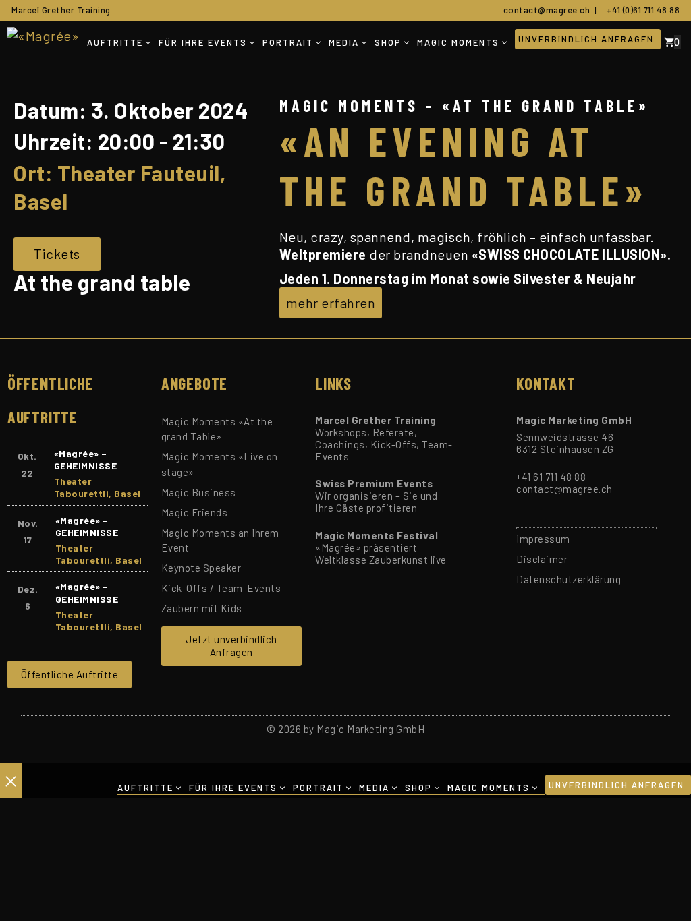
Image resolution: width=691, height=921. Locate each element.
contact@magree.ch (544, 10)
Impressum (543, 539)
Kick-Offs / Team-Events (221, 588)
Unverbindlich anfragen (586, 39)
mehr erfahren (331, 303)
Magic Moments (458, 42)
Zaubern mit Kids (201, 608)
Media (344, 42)
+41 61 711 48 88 (551, 477)
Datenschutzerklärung (568, 579)
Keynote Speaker (201, 568)
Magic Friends (194, 512)
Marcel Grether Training (61, 10)
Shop (388, 42)
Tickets (57, 253)
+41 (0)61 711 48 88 (641, 10)
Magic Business (198, 492)
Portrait (287, 42)
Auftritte (115, 42)
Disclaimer (542, 559)
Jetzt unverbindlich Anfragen (231, 646)
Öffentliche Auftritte (70, 674)
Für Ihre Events (203, 42)
